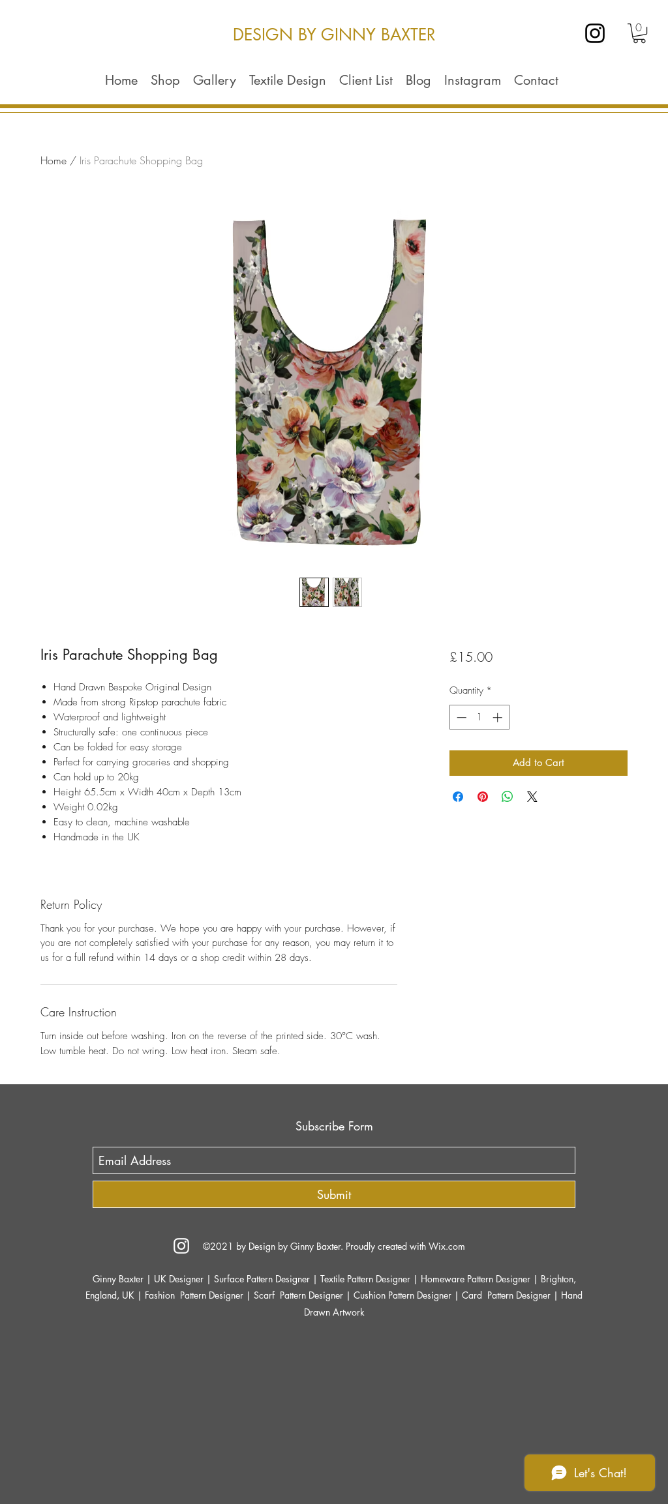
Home (53, 160)
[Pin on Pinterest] (483, 796)
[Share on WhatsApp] (507, 796)
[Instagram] (595, 33)
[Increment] (499, 717)
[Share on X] (532, 796)
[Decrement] (460, 717)
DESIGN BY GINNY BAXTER (334, 34)
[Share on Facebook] (458, 796)
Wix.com (447, 1246)
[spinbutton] (479, 717)
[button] (639, 33)
